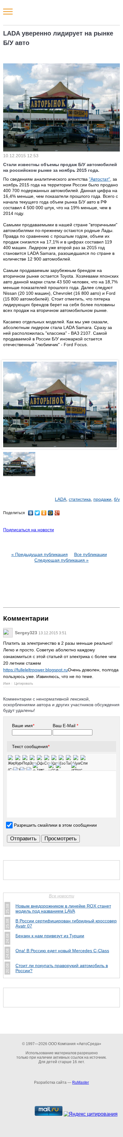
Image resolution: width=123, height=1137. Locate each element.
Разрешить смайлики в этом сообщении (55, 824)
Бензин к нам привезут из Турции (49, 935)
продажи (102, 499)
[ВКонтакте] (30, 513)
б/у (117, 499)
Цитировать (23, 683)
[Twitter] (37, 513)
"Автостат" (99, 179)
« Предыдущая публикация (39, 554)
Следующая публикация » (61, 560)
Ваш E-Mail (65, 725)
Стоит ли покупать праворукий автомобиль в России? (61, 968)
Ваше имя (23, 725)
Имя (6, 683)
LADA (60, 499)
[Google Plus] (57, 513)
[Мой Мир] (50, 513)
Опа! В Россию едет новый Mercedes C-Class (62, 950)
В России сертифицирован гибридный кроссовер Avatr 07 (66, 923)
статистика (80, 499)
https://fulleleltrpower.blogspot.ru (35, 669)
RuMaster (80, 1082)
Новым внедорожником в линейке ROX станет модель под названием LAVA (63, 908)
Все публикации (90, 554)
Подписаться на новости (28, 529)
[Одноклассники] (44, 513)
